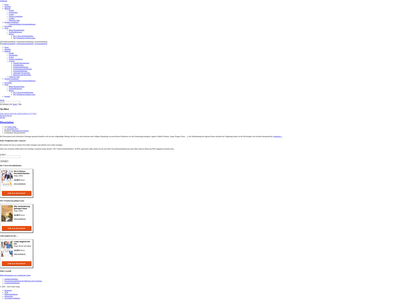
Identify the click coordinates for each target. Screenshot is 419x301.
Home (15, 104)
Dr (11, 116)
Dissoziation (7, 122)
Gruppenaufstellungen (12, 283)
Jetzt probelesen (20, 184)
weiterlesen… (278, 136)
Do (8, 116)
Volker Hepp (11, 127)
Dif (1, 118)
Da (1, 116)
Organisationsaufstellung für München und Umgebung (23, 281)
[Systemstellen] (23, 44)
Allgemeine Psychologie (20, 131)
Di (6, 116)
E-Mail (3, 154)
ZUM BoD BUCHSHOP (16, 193)
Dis (4, 118)
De (4, 116)
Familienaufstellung (11, 279)
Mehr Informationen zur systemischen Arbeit (15, 275)
